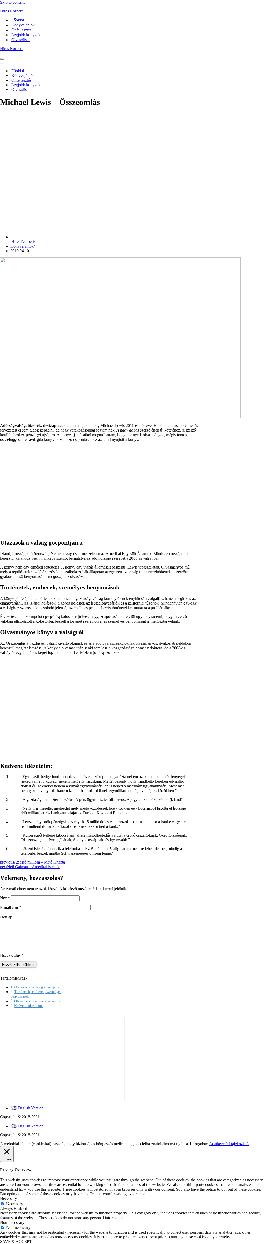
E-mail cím (10, 907)
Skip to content (12, 2)
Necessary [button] (8, 1198)
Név (5, 898)
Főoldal (17, 20)
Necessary (14, 1204)
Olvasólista (20, 40)
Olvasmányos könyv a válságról (37, 1001)
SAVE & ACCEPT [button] (16, 1241)
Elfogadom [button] (199, 1143)
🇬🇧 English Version (27, 1108)
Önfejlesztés (21, 30)
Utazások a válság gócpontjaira (36, 987)
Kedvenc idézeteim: (28, 1006)
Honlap (6, 917)
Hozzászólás (12, 955)
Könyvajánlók (23, 25)
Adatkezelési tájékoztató (229, 1143)
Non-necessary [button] (12, 1222)
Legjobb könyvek (25, 35)
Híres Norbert (22, 241)
